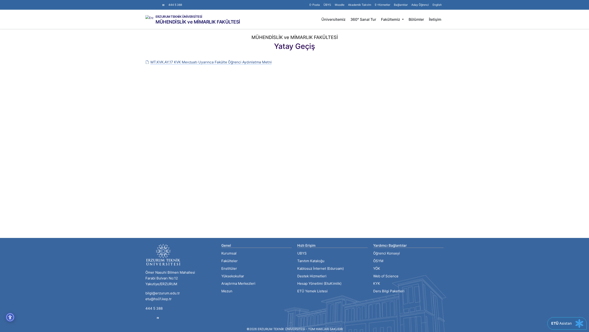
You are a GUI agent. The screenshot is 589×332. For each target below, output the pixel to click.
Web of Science (385, 276)
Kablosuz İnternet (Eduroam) (320, 268)
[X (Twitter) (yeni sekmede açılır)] (151, 2)
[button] (401, 5)
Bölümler (416, 19)
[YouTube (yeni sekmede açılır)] (158, 2)
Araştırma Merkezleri (238, 283)
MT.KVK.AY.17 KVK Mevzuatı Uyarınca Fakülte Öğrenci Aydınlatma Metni (211, 62)
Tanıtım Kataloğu (310, 261)
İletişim (435, 19)
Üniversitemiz (333, 19)
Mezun (226, 291)
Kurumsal (229, 253)
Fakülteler (229, 261)
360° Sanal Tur (363, 19)
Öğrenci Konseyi (386, 253)
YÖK (376, 268)
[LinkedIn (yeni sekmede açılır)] (154, 2)
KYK (376, 283)
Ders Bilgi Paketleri (388, 291)
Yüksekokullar (232, 276)
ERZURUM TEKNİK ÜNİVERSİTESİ (179, 16)
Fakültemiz (391, 19)
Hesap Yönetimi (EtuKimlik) (319, 283)
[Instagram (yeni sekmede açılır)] (147, 2)
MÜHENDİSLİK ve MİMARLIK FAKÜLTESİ (198, 22)
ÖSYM (378, 261)
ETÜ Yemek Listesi (312, 291)
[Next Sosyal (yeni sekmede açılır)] (163, 5)
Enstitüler (229, 268)
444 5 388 (175, 4)
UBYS (302, 253)
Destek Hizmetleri (311, 276)
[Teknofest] (157, 318)
